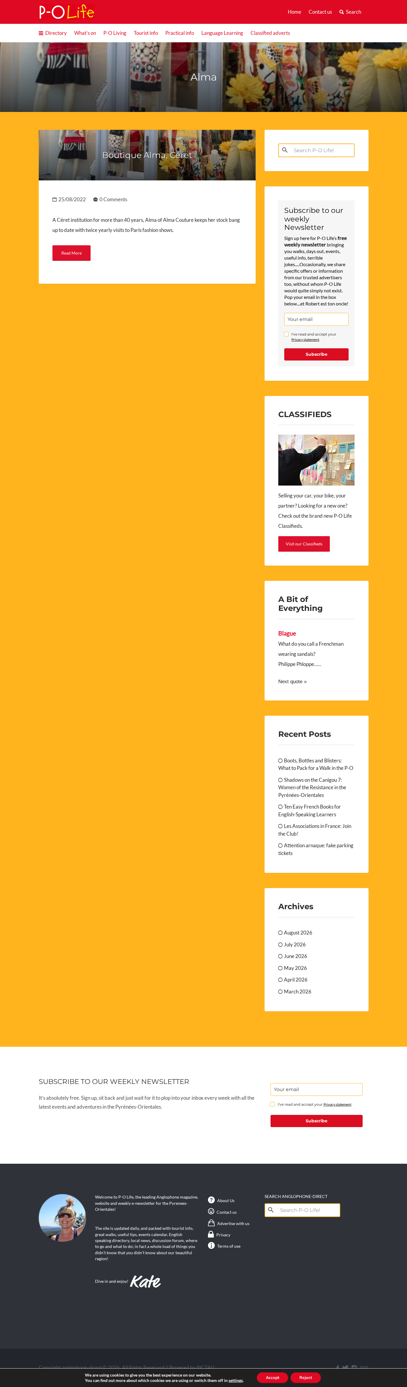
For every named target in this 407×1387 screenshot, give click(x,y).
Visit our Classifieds (304, 543)
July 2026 (295, 944)
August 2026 (298, 932)
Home (294, 12)
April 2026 (295, 979)
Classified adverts (270, 33)
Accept (272, 1377)
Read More (71, 252)
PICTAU (206, 1367)
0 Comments (113, 199)
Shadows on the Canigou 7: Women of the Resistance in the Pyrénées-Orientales (312, 787)
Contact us (320, 12)
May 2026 (295, 968)
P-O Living (114, 33)
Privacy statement (305, 339)
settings (236, 1380)
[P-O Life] (67, 11)
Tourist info (146, 33)
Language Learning (222, 33)
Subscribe (316, 354)
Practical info (179, 33)
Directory (56, 33)
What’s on (85, 33)
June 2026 (295, 956)
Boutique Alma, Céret (147, 155)
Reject (305, 1377)
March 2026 (297, 991)
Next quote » (292, 681)
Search (353, 12)
